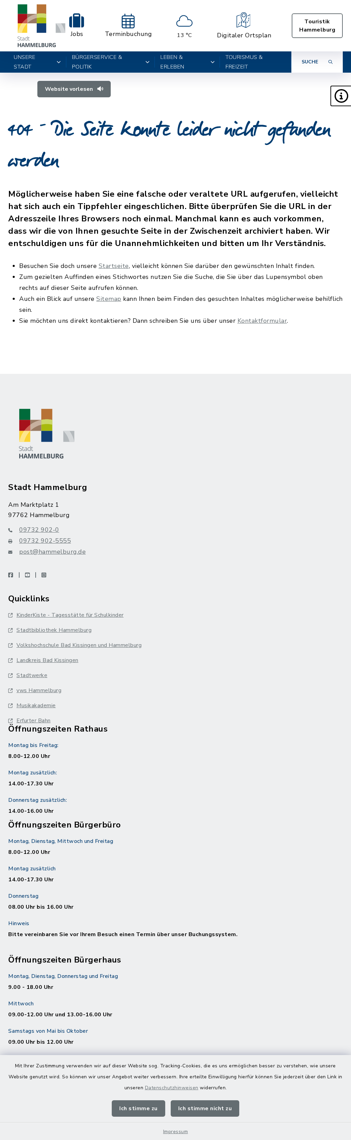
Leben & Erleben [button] (172, 62)
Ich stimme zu (138, 1108)
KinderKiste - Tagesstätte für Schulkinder (70, 615)
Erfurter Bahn (33, 720)
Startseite (114, 266)
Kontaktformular (262, 321)
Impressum (175, 1131)
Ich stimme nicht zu (205, 1108)
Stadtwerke (31, 675)
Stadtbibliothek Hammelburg (54, 630)
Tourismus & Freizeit (244, 62)
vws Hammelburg (38, 690)
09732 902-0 (39, 530)
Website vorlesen (69, 89)
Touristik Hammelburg (317, 26)
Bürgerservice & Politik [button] (97, 62)
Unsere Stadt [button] (24, 62)
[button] (340, 96)
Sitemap (108, 299)
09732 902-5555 (45, 541)
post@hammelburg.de (52, 552)
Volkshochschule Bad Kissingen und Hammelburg (79, 645)
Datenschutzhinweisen (171, 1087)
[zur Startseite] (41, 25)
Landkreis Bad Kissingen (47, 660)
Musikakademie (36, 705)
